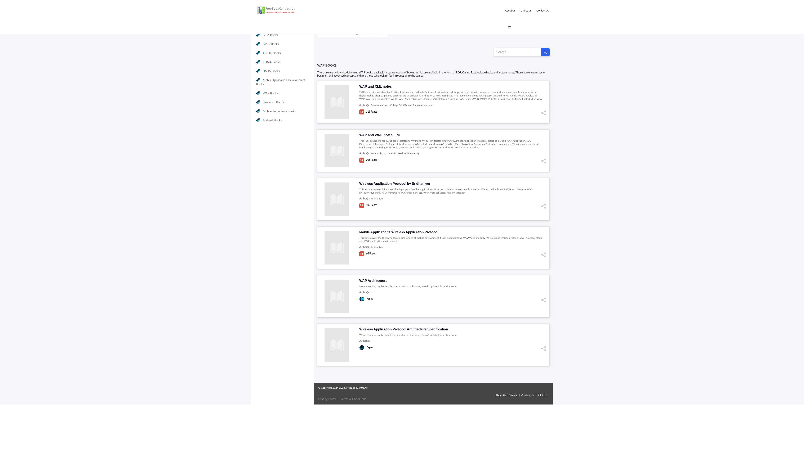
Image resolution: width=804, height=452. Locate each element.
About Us (510, 10)
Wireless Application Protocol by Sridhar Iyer (394, 183)
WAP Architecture (373, 280)
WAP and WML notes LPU (379, 135)
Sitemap (513, 395)
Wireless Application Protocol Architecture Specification (403, 329)
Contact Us (542, 10)
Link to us (526, 10)
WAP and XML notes (375, 86)
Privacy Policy (327, 399)
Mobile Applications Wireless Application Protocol (398, 232)
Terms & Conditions (353, 399)
